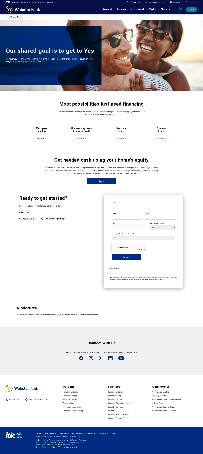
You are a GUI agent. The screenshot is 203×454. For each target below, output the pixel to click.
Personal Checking (70, 392)
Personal (107, 9)
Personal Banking (16, 17)
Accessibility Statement (84, 433)
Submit (126, 257)
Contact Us (135, 2)
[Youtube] (121, 358)
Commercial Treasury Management (166, 399)
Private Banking (158, 403)
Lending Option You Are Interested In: (125, 234)
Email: (147, 213)
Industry (111, 411)
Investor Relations (156, 2)
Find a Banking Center (55, 218)
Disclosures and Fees (66, 433)
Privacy (53, 433)
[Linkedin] (110, 358)
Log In (191, 9)
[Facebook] (81, 358)
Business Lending (115, 399)
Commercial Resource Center (164, 411)
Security (39, 433)
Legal (46, 433)
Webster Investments (72, 407)
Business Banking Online (118, 418)
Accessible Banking (103, 433)
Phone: (114, 213)
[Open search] (181, 9)
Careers (176, 2)
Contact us (14, 399)
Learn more (40, 138)
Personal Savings (70, 396)
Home (8, 17)
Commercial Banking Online (163, 407)
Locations (193, 2)
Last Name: (149, 203)
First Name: (116, 203)
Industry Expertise (159, 396)
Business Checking (115, 392)
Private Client (68, 403)
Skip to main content (16, 3)
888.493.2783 (29, 218)
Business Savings (115, 396)
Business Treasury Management (121, 403)
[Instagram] (91, 358)
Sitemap (115, 433)
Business (121, 9)
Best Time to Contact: (157, 223)
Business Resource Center (119, 414)
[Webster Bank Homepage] (23, 9)
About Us (165, 9)
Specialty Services (115, 407)
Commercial (160, 386)
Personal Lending (70, 399)
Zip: (113, 223)
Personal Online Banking (73, 411)
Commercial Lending (160, 392)
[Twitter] (100, 358)
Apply (101, 181)
